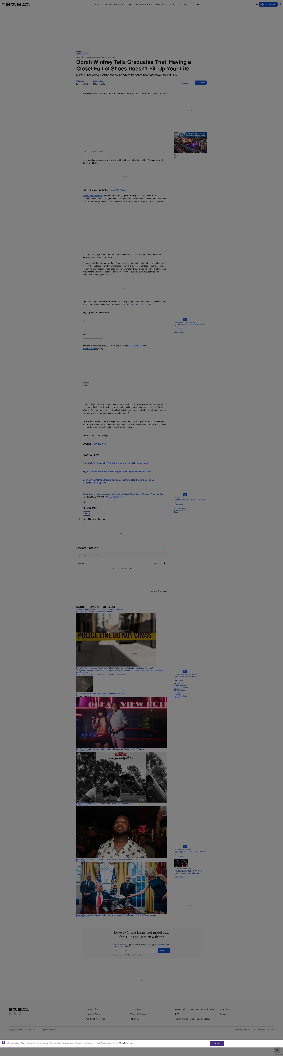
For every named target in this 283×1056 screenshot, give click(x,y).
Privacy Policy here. (125, 1043)
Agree (217, 1043)
